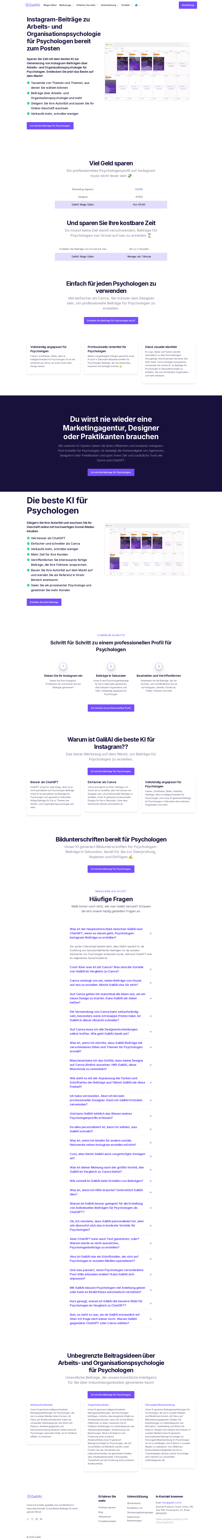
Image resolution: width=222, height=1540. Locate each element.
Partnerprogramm (107, 1507)
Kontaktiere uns (135, 1508)
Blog (100, 1512)
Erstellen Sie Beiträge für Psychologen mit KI (111, 320)
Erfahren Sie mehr (86, 5)
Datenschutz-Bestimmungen (134, 1519)
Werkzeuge (65, 5)
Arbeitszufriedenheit (41, 1405)
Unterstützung (108, 5)
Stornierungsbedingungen (140, 1512)
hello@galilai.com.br (172, 1502)
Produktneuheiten (107, 1521)
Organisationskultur (98, 1405)
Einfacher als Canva (102, 782)
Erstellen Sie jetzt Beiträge (44, 602)
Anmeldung (188, 5)
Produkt (125, 5)
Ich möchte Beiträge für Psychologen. (50, 125)
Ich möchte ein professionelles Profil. (111, 708)
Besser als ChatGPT (44, 782)
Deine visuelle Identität (161, 347)
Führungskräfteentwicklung (160, 1405)
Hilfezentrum (104, 1516)
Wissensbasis (134, 1503)
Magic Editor (50, 5)
